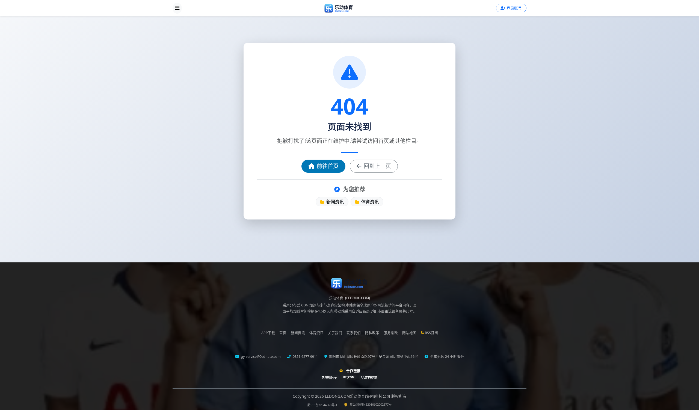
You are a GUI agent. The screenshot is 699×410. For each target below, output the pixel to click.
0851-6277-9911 (305, 356)
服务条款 (391, 332)
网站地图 (409, 332)
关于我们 (335, 332)
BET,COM (348, 377)
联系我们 (353, 332)
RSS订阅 (431, 332)
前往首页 (328, 166)
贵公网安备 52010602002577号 (371, 404)
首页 (282, 332)
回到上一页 (377, 166)
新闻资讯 (334, 202)
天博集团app (329, 377)
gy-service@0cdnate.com (260, 356)
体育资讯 (369, 202)
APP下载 (268, 332)
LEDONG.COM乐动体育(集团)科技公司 (358, 396)
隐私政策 (372, 332)
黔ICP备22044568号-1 (322, 405)
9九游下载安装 (369, 377)
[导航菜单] (177, 8)
